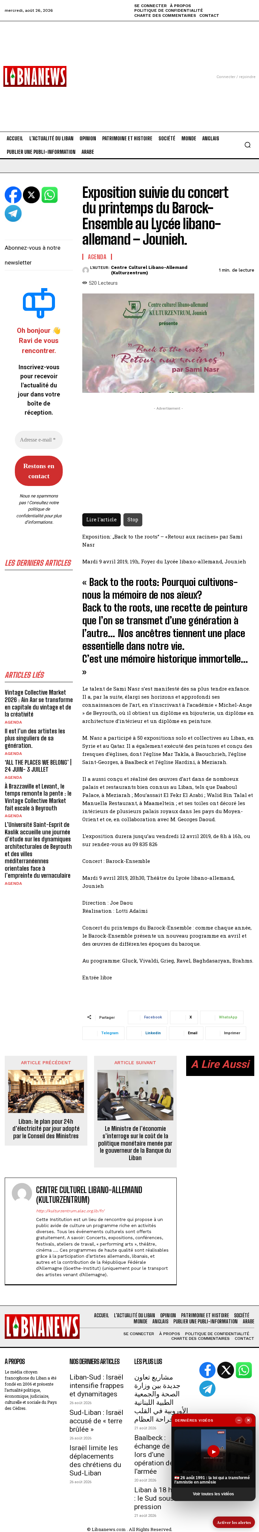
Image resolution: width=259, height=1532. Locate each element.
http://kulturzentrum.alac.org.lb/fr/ (70, 1211)
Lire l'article (101, 519)
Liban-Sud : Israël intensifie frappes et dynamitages (96, 1385)
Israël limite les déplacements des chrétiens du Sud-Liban (95, 1460)
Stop (132, 519)
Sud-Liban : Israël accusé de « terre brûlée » (96, 1420)
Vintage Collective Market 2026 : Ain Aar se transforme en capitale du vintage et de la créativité (39, 703)
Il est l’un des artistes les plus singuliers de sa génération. (35, 738)
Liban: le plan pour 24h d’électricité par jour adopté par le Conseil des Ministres (46, 1129)
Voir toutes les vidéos (213, 1494)
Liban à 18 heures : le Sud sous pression (161, 1498)
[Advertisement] (129, 68)
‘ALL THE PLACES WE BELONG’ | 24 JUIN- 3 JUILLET (38, 766)
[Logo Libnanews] (34, 76)
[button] (247, 144)
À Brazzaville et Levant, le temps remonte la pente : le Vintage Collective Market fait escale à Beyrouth (38, 797)
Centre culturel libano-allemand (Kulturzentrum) (149, 270)
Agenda (13, 722)
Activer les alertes (234, 1522)
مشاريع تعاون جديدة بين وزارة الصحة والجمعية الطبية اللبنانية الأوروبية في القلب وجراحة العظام (161, 1398)
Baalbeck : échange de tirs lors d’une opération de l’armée (158, 1454)
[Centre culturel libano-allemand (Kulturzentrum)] (86, 270)
